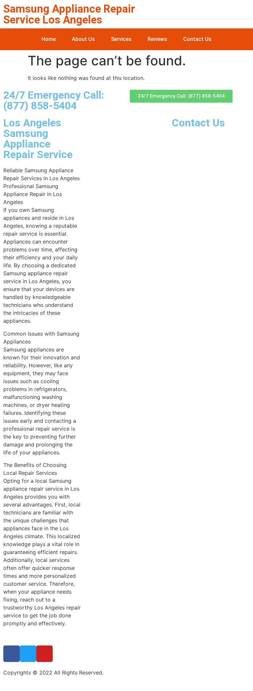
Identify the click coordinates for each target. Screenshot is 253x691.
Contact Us (197, 39)
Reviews (157, 39)
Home (49, 39)
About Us (83, 39)
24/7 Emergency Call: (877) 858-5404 (53, 100)
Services (121, 39)
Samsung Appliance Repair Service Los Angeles (69, 14)
